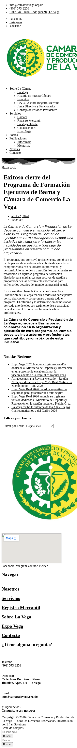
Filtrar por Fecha (14, 426)
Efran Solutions (16, 724)
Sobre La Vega (16, 616)
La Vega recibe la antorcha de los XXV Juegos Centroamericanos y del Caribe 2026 (40, 408)
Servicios (11, 598)
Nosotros (10, 589)
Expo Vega (12, 626)
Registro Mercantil (21, 607)
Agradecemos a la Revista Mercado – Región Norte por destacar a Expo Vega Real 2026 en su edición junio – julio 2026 (41, 382)
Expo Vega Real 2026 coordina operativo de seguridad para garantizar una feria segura (39, 391)
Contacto (11, 635)
